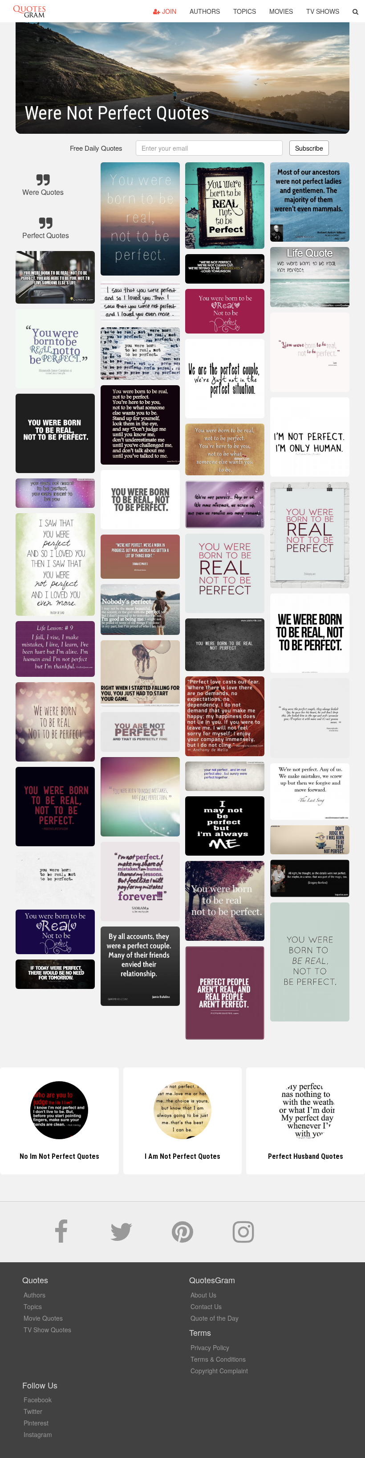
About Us (203, 1294)
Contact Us (206, 1306)
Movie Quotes (43, 1318)
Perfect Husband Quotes (182, 1156)
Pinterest (36, 1422)
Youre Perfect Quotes (305, 1156)
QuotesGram (29, 11)
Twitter (33, 1411)
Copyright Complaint (219, 1370)
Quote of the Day (215, 1318)
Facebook (38, 1399)
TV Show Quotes (47, 1329)
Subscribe (309, 148)
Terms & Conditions (218, 1359)
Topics (244, 11)
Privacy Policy (210, 1347)
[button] (355, 11)
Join (168, 11)
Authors (205, 11)
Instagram (38, 1434)
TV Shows (322, 11)
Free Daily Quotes (96, 147)
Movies (281, 11)
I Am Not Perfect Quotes (59, 1156)
